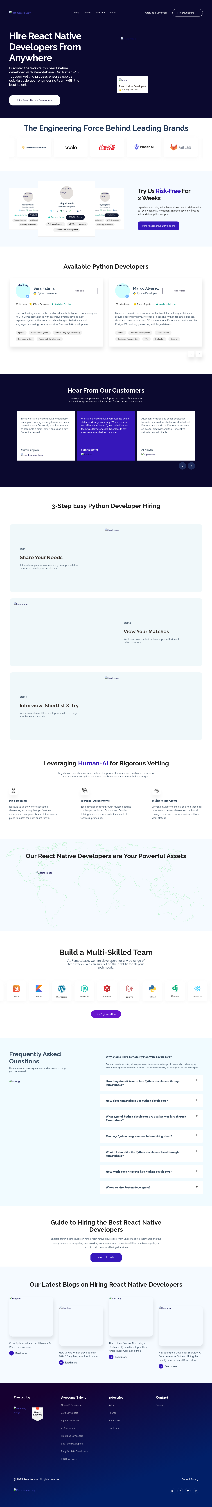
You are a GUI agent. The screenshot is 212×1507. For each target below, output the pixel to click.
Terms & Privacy (190, 1479)
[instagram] (195, 1490)
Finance (112, 1413)
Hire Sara (79, 290)
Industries (115, 1398)
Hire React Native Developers (34, 100)
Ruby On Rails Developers (74, 1451)
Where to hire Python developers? (128, 1187)
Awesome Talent (73, 1398)
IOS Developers (69, 1459)
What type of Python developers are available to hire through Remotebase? (146, 1118)
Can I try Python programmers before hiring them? (139, 1136)
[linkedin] (172, 1490)
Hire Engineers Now (106, 1014)
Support (160, 1405)
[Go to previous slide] (191, 354)
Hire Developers (186, 12)
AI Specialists (68, 1428)
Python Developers (71, 1420)
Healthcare (114, 1428)
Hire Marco (179, 290)
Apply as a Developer (156, 12)
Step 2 (127, 622)
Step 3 (23, 696)
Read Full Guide (106, 1257)
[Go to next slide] (199, 354)
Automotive (114, 1420)
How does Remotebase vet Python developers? (137, 1100)
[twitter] (188, 1490)
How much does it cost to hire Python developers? (139, 1171)
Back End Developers (72, 1443)
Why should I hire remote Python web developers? (139, 1057)
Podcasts (101, 12)
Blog (76, 12)
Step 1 (23, 548)
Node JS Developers (71, 1405)
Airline (111, 1405)
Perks (113, 12)
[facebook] (180, 1490)
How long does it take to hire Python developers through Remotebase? (143, 1083)
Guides (87, 12)
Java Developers (69, 1413)
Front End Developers (72, 1436)
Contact (162, 1398)
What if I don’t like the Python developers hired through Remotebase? (142, 1154)
